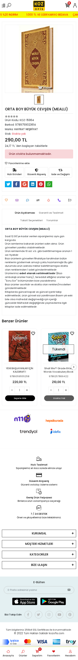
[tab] (25, 213)
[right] (74, 367)
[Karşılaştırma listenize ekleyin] (39, 200)
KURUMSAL (39, 533)
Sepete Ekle (20, 398)
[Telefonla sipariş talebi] (60, 200)
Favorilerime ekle (19, 163)
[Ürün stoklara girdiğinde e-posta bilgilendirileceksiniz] (49, 200)
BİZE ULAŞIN (39, 565)
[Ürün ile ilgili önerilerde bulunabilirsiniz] (70, 200)
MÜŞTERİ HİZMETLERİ (39, 544)
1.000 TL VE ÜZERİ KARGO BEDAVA (48, 15)
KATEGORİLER (39, 554)
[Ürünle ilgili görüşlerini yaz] (28, 200)
